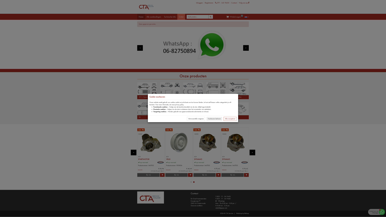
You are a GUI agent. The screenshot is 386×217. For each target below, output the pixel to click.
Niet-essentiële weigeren (196, 119)
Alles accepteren (230, 119)
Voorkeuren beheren (214, 119)
